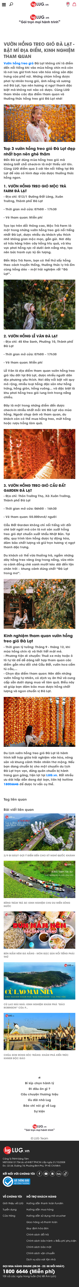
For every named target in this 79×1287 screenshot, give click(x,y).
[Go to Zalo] (59, 1173)
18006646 (11, 784)
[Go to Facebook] (39, 1173)
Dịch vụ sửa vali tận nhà (40, 1259)
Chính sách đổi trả (37, 1234)
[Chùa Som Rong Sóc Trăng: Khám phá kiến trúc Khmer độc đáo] (39, 1032)
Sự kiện (39, 1111)
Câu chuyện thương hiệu (39, 1094)
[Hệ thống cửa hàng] (68, 4)
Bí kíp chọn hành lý (39, 1083)
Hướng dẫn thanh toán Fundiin (44, 1203)
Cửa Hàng (9, 1215)
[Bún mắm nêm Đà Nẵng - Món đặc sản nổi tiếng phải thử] (39, 931)
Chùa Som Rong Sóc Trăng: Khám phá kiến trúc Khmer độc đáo (36, 1056)
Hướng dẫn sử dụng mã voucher (46, 1215)
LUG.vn (51, 775)
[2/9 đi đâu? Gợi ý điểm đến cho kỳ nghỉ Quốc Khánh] (39, 833)
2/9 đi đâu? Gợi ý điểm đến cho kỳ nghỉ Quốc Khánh (39, 855)
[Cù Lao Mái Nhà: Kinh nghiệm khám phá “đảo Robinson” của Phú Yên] (39, 981)
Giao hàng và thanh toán (41, 1222)
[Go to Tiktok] (65, 1173)
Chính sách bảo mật (38, 1246)
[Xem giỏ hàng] (74, 3)
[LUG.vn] (39, 3)
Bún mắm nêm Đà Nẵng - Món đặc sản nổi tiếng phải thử (39, 954)
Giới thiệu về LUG (13, 1203)
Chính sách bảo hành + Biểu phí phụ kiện (51, 1240)
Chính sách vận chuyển (40, 1253)
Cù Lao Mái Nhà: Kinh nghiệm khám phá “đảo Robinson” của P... (34, 1005)
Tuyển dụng (10, 1209)
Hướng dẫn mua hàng (39, 1209)
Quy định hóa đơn (37, 1228)
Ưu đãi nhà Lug (39, 1100)
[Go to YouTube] (46, 1173)
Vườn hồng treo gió (19, 63)
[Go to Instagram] (52, 1173)
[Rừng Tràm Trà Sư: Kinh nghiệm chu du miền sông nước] (39, 880)
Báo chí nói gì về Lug (39, 1105)
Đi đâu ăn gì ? (39, 1088)
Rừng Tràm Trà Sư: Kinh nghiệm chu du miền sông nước (37, 904)
